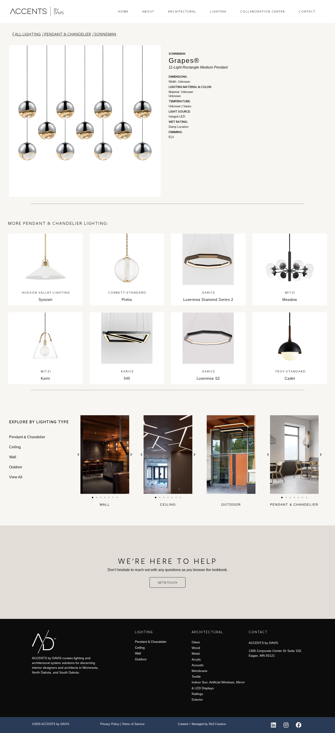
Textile (196, 676)
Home (123, 11)
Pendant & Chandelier (67, 34)
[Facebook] (298, 725)
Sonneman (105, 34)
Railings (197, 694)
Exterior (197, 699)
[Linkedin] (273, 725)
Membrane (199, 671)
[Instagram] (286, 725)
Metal (196, 653)
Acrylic (196, 659)
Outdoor (231, 504)
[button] (78, 454)
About (148, 11)
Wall (105, 504)
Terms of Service (133, 724)
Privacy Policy (109, 724)
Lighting (218, 11)
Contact (307, 11)
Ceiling (168, 504)
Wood (196, 648)
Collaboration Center (262, 11)
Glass (196, 642)
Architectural (182, 11)
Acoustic (198, 665)
